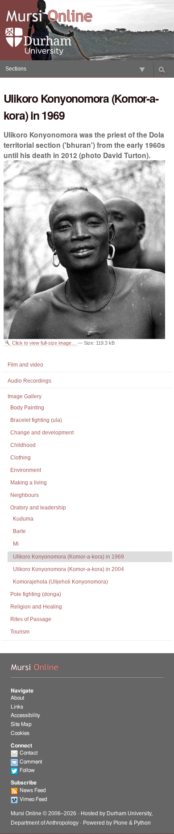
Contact (28, 752)
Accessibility (25, 715)
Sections (15, 69)
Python (142, 823)
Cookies (20, 733)
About (17, 698)
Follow (27, 770)
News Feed (33, 790)
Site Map (21, 724)
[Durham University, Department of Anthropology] (48, 41)
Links (17, 706)
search (161, 69)
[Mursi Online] (48, 16)
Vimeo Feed (33, 799)
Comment (31, 761)
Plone (120, 823)
